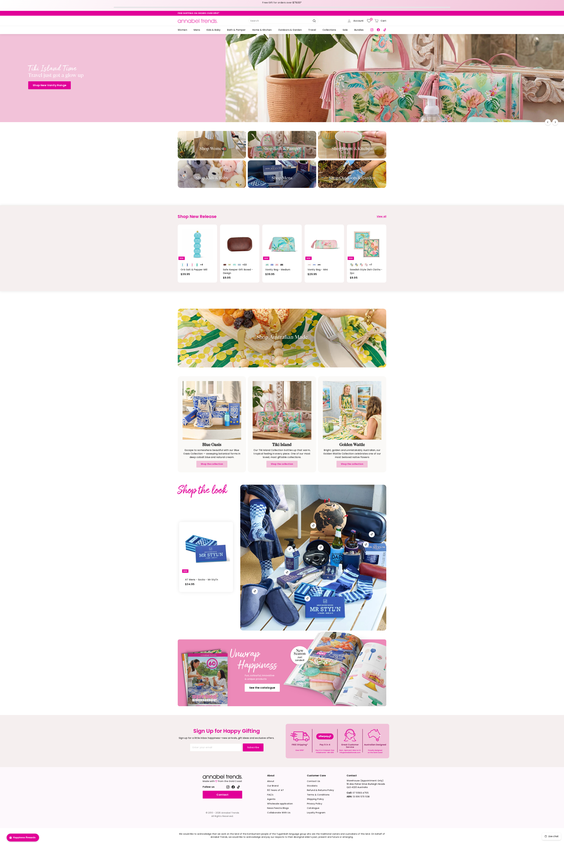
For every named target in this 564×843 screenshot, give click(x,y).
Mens (197, 30)
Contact (222, 794)
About (270, 781)
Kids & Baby (213, 30)
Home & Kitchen (262, 30)
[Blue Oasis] (212, 410)
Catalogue (313, 808)
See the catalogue (262, 687)
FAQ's (270, 794)
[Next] (555, 122)
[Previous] (548, 122)
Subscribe (253, 747)
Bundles (359, 30)
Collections (329, 30)
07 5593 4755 (358, 792)
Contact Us (313, 781)
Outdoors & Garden (290, 30)
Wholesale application (280, 803)
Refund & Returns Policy (320, 790)
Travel (312, 30)
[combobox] (283, 21)
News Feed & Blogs (278, 808)
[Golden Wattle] (352, 410)
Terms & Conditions (318, 794)
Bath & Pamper (236, 30)
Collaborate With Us (278, 812)
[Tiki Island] (282, 410)
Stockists (312, 785)
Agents (271, 799)
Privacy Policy (314, 803)
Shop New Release (383, 88)
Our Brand (272, 785)
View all (381, 216)
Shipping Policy (315, 799)
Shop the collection (212, 464)
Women (182, 30)
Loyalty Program (316, 812)
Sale (345, 30)
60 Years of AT (275, 790)
